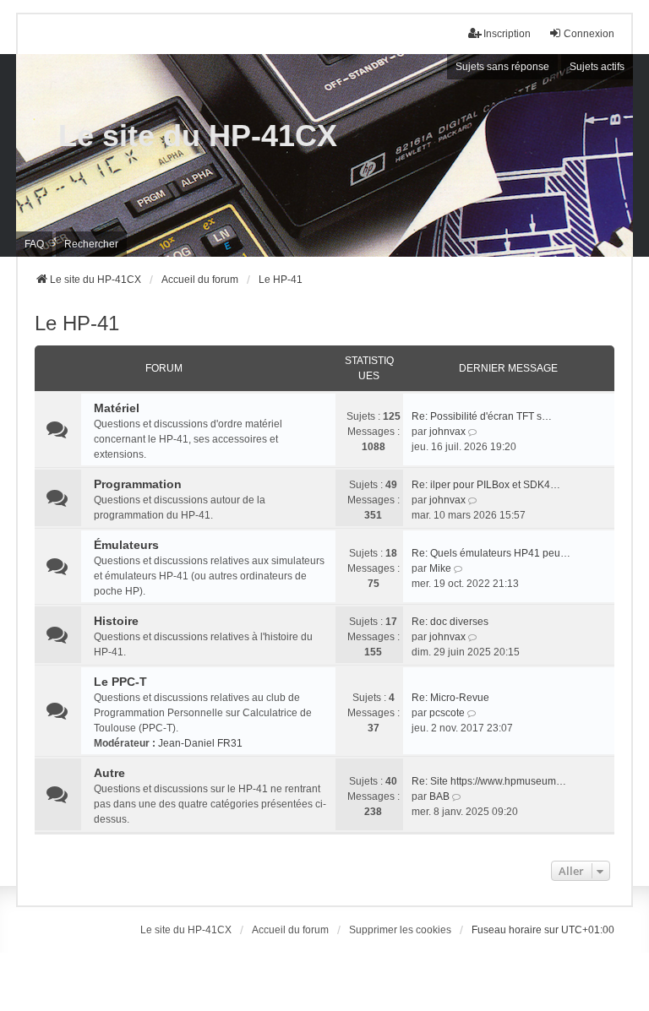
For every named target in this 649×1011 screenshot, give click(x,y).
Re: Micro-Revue (450, 698)
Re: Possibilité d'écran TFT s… (482, 416)
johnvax (447, 432)
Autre (109, 773)
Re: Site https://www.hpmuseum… (489, 781)
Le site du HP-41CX (197, 135)
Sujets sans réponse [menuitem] (502, 67)
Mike (440, 568)
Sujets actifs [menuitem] (597, 67)
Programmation (138, 484)
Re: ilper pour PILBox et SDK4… (486, 485)
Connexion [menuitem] (589, 34)
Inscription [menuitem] (507, 34)
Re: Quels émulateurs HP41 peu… (491, 553)
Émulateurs (126, 545)
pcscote (447, 713)
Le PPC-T (120, 681)
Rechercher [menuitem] (91, 244)
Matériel (116, 408)
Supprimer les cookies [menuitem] (400, 930)
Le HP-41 (77, 323)
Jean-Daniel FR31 (200, 743)
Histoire (116, 621)
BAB (439, 796)
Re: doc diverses (450, 622)
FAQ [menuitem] (34, 244)
